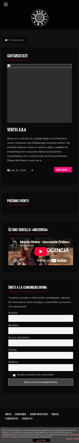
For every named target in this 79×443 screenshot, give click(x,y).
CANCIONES (20, 414)
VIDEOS (55, 414)
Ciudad (12, 349)
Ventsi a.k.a (16, 129)
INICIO (8, 414)
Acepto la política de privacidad (35, 374)
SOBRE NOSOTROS (39, 414)
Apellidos (13, 325)
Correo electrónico (19, 337)
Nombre (13, 312)
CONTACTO (27, 418)
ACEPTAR (41, 440)
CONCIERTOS (11, 418)
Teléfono (13, 361)
